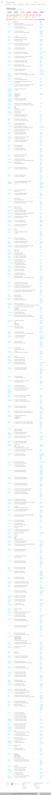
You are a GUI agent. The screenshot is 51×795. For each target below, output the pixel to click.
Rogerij (9, 276)
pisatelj (41, 247)
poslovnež (41, 222)
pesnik (41, 106)
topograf (41, 684)
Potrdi (38, 793)
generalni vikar (42, 71)
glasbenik (41, 39)
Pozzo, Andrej (10, 162)
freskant (41, 207)
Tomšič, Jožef (10, 619)
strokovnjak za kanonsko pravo (42, 184)
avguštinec (41, 34)
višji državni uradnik (41, 221)
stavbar (41, 162)
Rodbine (39, 4)
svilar (40, 567)
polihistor (41, 269)
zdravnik (41, 103)
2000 (42, 12)
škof (40, 389)
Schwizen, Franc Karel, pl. (10, 407)
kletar (40, 585)
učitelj (41, 62)
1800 (29, 12)
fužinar (41, 776)
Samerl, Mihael (10, 312)
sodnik (41, 750)
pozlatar (41, 357)
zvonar (41, 262)
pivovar (41, 523)
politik (41, 246)
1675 (13, 17)
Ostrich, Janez (10, 43)
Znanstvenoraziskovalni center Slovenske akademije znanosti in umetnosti (38, 784)
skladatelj (41, 433)
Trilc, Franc (9, 633)
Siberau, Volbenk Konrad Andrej (10, 433)
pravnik (41, 718)
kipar (40, 385)
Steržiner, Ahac (10, 520)
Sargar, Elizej (10, 315)
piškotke (20, 793)
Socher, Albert (10, 470)
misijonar (41, 365)
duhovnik (41, 23)
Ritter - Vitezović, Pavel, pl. (9, 270)
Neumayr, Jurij (10, 26)
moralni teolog (42, 453)
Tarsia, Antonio (10, 571)
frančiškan (41, 57)
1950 (37, 15)
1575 (7, 17)
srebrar (41, 701)
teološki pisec (42, 320)
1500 (9, 12)
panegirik (41, 422)
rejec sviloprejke (41, 94)
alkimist (41, 228)
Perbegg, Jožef (10, 84)
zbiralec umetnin (41, 407)
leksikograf (41, 704)
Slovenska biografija (10, 2)
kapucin (41, 280)
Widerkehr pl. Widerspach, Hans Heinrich (10, 742)
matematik (41, 167)
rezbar (41, 376)
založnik (41, 664)
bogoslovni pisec (41, 383)
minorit (41, 547)
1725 (21, 16)
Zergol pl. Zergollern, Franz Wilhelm (10, 770)
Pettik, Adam (10, 114)
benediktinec (42, 588)
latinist (41, 169)
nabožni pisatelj (42, 326)
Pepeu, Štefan (10, 81)
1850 (30, 15)
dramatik (41, 40)
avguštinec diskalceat (41, 709)
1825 (28, 16)
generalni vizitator (41, 592)
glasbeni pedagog (41, 575)
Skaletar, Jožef (10, 449)
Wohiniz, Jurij (10, 753)
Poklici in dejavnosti (20, 4)
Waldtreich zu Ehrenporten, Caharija (10, 728)
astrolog (41, 341)
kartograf (41, 683)
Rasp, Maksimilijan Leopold (10, 242)
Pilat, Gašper (10, 126)
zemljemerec (42, 502)
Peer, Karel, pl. (10, 69)
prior (40, 710)
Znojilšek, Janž (10, 772)
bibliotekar (41, 599)
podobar (41, 555)
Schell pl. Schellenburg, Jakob (10, 333)
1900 (35, 12)
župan (41, 378)
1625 (15, 16)
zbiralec (41, 663)
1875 (26, 17)
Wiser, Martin (10, 745)
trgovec (41, 748)
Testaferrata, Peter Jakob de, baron (10, 596)
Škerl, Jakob (10, 561)
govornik (41, 367)
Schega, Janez (10, 326)
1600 (16, 12)
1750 (24, 15)
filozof (41, 285)
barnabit (41, 323)
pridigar (41, 116)
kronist (41, 201)
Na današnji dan (34, 4)
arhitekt (41, 295)
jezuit (40, 28)
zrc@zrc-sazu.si (37, 788)
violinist (41, 579)
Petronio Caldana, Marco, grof (10, 107)
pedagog (41, 515)
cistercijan (41, 204)
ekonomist (41, 754)
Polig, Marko (10, 159)
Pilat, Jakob (10, 129)
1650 (17, 15)
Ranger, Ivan (10, 238)
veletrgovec (41, 331)
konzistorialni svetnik (42, 187)
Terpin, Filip (10, 590)
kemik (41, 586)
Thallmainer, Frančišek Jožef (10, 600)
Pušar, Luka (10, 198)
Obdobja (14, 4)
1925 (34, 16)
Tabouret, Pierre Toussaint (9, 568)
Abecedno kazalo (9, 4)
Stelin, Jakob (10, 514)
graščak (41, 581)
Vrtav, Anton (10, 712)
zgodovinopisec (42, 603)
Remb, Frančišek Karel (9, 257)
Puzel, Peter (10, 201)
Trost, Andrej (10, 636)
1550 (11, 15)
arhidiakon (41, 24)
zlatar (40, 765)
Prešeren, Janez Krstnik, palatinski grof (10, 182)
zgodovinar (41, 58)
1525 (8, 16)
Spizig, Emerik (10, 483)
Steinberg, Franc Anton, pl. (10, 503)
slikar (40, 111)
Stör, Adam (9, 526)
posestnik (41, 582)
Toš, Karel (9, 625)
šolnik (41, 53)
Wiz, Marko (9, 748)
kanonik (41, 412)
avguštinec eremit (41, 699)
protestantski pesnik (42, 773)
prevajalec (41, 705)
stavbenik (41, 36)
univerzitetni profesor (42, 676)
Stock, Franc (10, 523)
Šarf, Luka (9, 555)
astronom (41, 507)
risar (40, 662)
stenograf (41, 342)
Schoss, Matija (10, 380)
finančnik (41, 332)
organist (41, 573)
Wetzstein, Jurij (10, 737)
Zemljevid (43, 4)
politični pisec (42, 73)
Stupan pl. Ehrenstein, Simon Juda (10, 536)
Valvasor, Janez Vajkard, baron (10, 662)
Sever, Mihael (10, 429)
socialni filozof (42, 74)
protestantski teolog (42, 735)
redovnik (41, 27)
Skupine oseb (27, 4)
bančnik (41, 727)
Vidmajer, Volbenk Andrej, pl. (9, 681)
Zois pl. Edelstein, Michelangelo (10, 776)
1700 (22, 12)
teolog (41, 148)
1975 (32, 17)
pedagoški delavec (41, 470)
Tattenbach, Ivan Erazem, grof (10, 582)
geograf (41, 626)
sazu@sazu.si (25, 788)
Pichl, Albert (10, 123)
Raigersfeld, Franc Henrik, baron (10, 221)
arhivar (41, 88)
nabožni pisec (42, 277)
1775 (20, 17)
